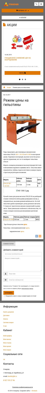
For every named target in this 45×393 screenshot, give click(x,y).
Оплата (5, 319)
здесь (27, 228)
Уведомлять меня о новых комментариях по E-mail (21, 296)
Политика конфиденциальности (22, 387)
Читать (21, 73)
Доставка (6, 315)
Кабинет (7, 330)
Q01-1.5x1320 (20, 154)
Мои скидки (7, 350)
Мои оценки (7, 346)
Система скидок (8, 322)
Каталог (23, 17)
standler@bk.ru (12, 376)
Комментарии (8, 244)
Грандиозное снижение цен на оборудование (18, 59)
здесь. (22, 231)
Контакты (8, 363)
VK (4, 359)
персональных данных (27, 288)
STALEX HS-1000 (8, 219)
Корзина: (22, 10)
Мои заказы (7, 339)
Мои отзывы (7, 343)
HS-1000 (28, 154)
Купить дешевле (8, 312)
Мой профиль (7, 336)
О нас (5, 326)
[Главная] (4, 87)
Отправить (9, 293)
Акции (12, 25)
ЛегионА (34, 391)
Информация (10, 306)
